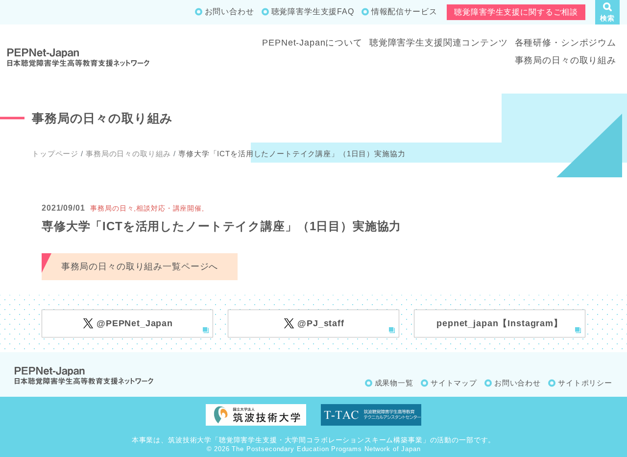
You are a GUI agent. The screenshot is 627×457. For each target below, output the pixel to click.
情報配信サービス (404, 11)
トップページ (55, 153)
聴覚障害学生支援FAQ (312, 11)
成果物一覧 (394, 383)
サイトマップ (454, 383)
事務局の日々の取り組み (565, 60)
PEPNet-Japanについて (312, 43)
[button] (607, 12)
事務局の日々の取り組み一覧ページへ (139, 266)
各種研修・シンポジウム (565, 43)
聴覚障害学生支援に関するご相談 (516, 12)
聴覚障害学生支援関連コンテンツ (438, 43)
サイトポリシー (585, 383)
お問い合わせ (229, 11)
